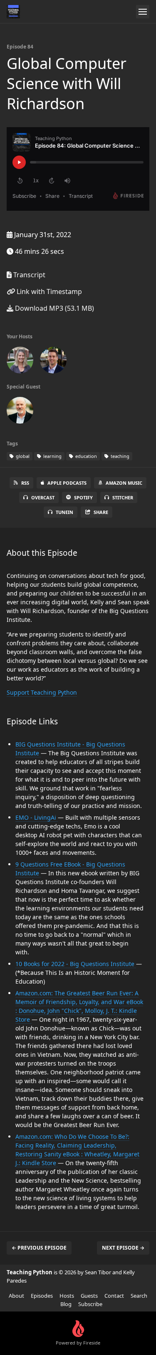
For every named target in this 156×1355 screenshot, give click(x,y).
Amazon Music (124, 483)
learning (52, 456)
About (16, 1295)
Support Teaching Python (42, 692)
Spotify (83, 497)
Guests (89, 1295)
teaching (119, 456)
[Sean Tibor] (53, 362)
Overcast (42, 497)
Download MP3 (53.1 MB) (53, 308)
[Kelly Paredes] (20, 362)
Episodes (42, 1295)
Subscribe (90, 1304)
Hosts (66, 1295)
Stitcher (122, 497)
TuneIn (64, 512)
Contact (114, 1295)
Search (139, 1295)
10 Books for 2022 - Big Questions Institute (75, 964)
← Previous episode (39, 1247)
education (85, 456)
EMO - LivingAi (36, 817)
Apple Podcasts (67, 483)
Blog (66, 1304)
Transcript (28, 274)
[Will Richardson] (20, 412)
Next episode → (123, 1247)
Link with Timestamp (48, 291)
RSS (25, 483)
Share (101, 512)
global (22, 456)
